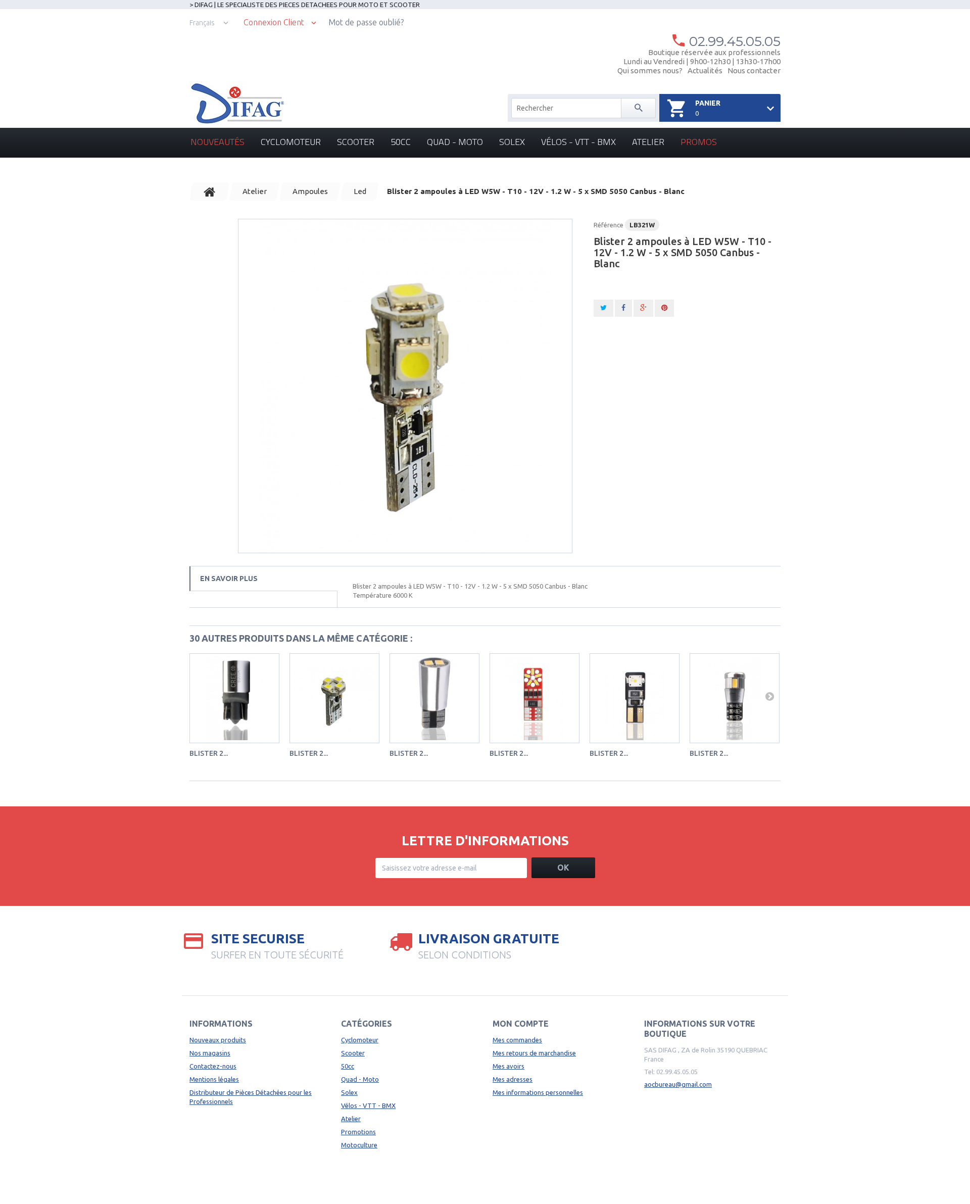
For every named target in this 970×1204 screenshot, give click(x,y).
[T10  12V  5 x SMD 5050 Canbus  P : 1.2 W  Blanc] (405, 386)
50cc (401, 142)
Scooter (355, 142)
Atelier (648, 142)
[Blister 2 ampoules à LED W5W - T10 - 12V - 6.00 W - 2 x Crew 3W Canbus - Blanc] (635, 698)
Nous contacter (754, 70)
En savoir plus (229, 578)
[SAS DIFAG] (236, 103)
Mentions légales (214, 1079)
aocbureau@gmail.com (678, 1084)
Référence (608, 224)
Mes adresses (512, 1079)
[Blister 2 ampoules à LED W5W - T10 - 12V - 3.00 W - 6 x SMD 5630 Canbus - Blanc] (735, 698)
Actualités (705, 70)
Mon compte (521, 1023)
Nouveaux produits (217, 1039)
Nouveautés (217, 142)
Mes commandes (517, 1039)
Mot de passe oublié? (366, 22)
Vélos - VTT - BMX (578, 142)
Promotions (358, 1131)
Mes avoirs (508, 1066)
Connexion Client (274, 22)
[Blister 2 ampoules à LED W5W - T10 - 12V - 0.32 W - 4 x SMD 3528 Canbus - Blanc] (334, 698)
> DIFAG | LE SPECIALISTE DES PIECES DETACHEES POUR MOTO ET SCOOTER (304, 4)
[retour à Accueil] (210, 191)
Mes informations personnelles (538, 1092)
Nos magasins (209, 1052)
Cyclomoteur (291, 142)
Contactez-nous (212, 1066)
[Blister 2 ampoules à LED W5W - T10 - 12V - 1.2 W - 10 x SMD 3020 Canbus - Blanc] (534, 698)
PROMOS (699, 142)
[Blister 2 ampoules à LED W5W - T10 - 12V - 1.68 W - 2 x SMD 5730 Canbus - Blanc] (434, 698)
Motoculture (359, 1144)
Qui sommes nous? (650, 70)
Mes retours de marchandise (534, 1052)
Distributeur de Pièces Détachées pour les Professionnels (250, 1097)
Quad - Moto (455, 142)
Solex (512, 142)
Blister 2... (208, 753)
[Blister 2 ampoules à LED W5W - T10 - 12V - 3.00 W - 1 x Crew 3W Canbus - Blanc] (234, 698)
